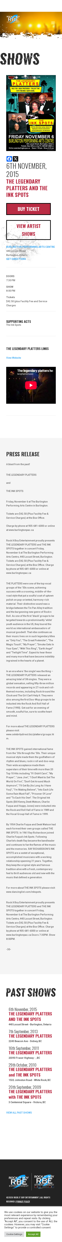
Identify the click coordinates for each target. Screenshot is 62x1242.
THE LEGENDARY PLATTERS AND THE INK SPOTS (30, 1016)
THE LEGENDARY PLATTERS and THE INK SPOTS (30, 1072)
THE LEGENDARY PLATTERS (30, 1036)
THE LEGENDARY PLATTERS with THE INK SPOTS (30, 1094)
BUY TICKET (28, 208)
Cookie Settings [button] (14, 1234)
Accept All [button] (33, 1234)
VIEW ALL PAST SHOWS (19, 1112)
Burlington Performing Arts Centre (30, 247)
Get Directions (16, 259)
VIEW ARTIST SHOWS (29, 229)
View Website (13, 357)
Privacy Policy (23, 1201)
